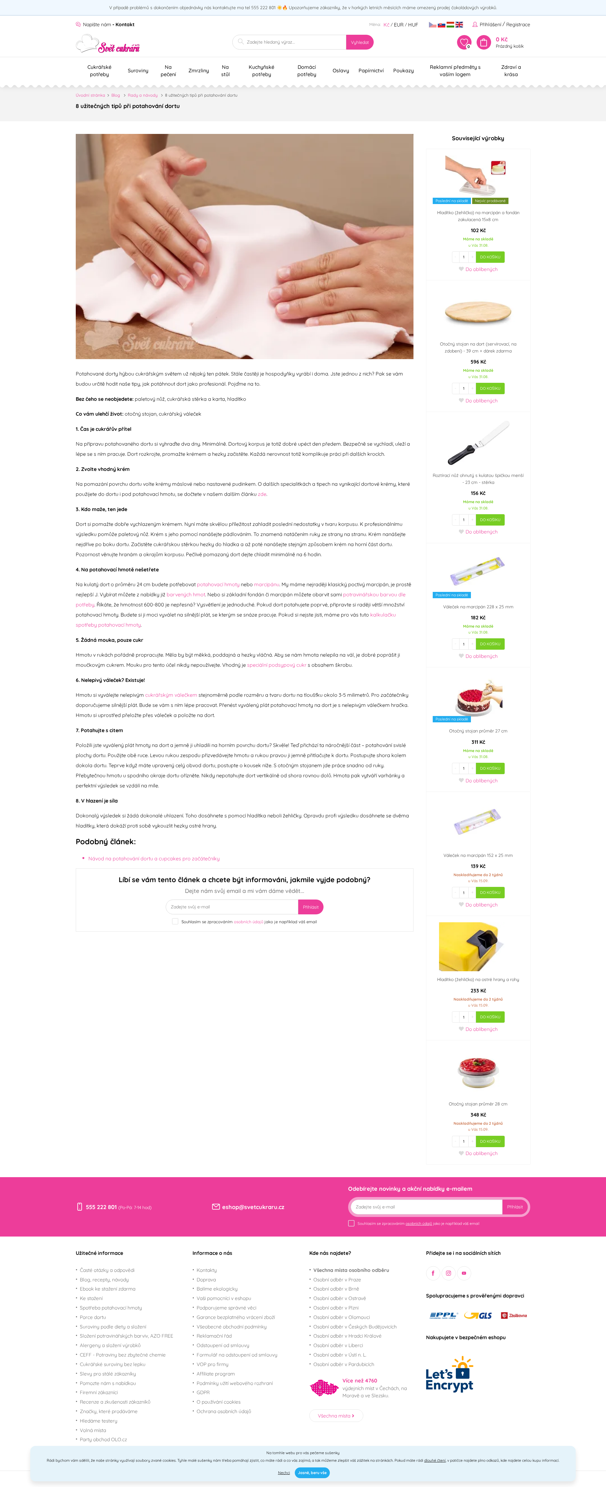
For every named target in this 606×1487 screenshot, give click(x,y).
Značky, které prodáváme (109, 1411)
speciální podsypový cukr (276, 665)
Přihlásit (311, 907)
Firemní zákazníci (99, 1392)
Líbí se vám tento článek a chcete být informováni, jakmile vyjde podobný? (245, 884)
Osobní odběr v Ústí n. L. (339, 1355)
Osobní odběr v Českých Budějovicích (355, 1326)
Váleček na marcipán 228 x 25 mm (478, 607)
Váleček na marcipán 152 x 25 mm (478, 855)
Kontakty (207, 1270)
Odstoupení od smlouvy (223, 1345)
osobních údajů (248, 921)
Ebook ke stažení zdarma (107, 1288)
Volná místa (93, 1430)
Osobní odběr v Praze (337, 1279)
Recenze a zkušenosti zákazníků (115, 1402)
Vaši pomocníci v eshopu (224, 1298)
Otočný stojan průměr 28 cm (478, 1104)
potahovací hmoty (218, 584)
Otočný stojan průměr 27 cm (478, 731)
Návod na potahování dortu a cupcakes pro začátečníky (154, 858)
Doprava (206, 1279)
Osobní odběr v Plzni (336, 1307)
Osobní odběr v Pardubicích (343, 1364)
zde (262, 494)
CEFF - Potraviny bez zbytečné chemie (123, 1355)
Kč (386, 24)
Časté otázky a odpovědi (107, 1270)
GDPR (203, 1392)
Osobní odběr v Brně (336, 1288)
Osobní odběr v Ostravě (339, 1298)
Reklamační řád (214, 1336)
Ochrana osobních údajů (224, 1411)
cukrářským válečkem (171, 695)
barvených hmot (186, 594)
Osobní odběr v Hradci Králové (347, 1336)
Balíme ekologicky (217, 1288)
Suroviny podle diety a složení (113, 1326)
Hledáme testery (98, 1421)
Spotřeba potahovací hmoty (111, 1307)
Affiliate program (216, 1373)
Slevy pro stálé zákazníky (108, 1373)
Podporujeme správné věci (226, 1307)
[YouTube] (464, 1273)
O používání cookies (219, 1402)
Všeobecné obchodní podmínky (232, 1326)
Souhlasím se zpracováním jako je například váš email (249, 921)
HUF (413, 24)
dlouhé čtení (435, 1460)
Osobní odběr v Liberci (338, 1345)
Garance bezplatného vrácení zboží (236, 1317)
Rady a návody (142, 95)
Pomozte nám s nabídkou (108, 1383)
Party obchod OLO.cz (103, 1439)
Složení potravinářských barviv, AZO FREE (126, 1336)
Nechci (284, 1472)
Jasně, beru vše (312, 1472)
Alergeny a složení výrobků (110, 1345)
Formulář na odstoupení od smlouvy (237, 1355)
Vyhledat (360, 42)
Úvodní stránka (90, 95)
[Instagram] (449, 1273)
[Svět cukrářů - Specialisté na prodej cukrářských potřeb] (108, 43)
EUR (399, 24)
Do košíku (490, 257)
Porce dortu (93, 1317)
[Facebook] (433, 1273)
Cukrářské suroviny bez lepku (113, 1364)
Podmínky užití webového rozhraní (235, 1383)
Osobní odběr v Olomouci (341, 1317)
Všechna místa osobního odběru (351, 1270)
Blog (115, 95)
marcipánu (266, 584)
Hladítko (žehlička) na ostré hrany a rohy (478, 979)
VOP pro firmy (213, 1364)
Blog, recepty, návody (104, 1279)
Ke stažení (91, 1298)
